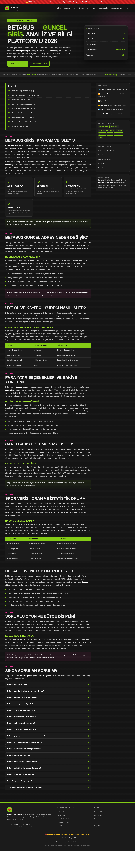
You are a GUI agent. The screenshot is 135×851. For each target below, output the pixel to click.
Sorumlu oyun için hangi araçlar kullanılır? (22, 781)
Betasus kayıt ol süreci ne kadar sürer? (21, 710)
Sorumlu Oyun (116, 8)
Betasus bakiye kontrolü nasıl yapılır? (21, 723)
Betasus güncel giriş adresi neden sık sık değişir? (25, 691)
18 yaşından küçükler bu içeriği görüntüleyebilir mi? (26, 787)
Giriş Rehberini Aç (18, 63)
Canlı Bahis (103, 8)
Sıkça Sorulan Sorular (20, 126)
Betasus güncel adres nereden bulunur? (22, 697)
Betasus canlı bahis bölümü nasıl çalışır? (22, 729)
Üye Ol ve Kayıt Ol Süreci (21, 99)
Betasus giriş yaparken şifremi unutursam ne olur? (26, 736)
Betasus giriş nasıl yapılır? (17, 684)
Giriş (59, 8)
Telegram (14, 824)
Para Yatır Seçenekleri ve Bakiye (23, 104)
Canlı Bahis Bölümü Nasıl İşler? (23, 108)
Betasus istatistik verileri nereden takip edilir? (24, 768)
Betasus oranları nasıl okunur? (18, 755)
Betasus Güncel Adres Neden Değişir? (26, 95)
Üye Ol (81, 8)
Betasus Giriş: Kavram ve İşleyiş (23, 91)
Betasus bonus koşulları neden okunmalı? (22, 761)
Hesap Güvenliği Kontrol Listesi (23, 117)
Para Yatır (91, 8)
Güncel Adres (69, 8)
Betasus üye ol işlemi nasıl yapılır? (20, 704)
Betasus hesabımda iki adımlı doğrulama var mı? (25, 749)
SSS (127, 8)
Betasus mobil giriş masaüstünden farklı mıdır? (24, 742)
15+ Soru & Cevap (39, 63)
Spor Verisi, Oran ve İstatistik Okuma (25, 113)
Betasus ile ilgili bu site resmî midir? (20, 774)
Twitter (27, 824)
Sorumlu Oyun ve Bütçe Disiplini (24, 122)
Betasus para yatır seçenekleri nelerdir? (21, 716)
